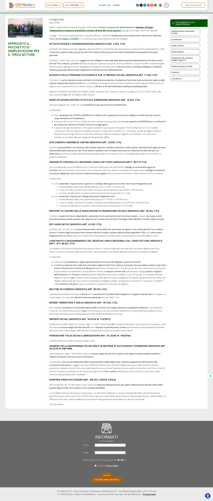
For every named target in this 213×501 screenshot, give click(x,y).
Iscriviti (106, 475)
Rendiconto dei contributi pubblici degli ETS (182, 59)
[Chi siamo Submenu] (109, 5)
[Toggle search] (166, 5)
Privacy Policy (149, 494)
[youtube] (151, 5)
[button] (208, 496)
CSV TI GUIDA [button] (52, 5)
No (124, 460)
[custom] (155, 5)
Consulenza (176, 78)
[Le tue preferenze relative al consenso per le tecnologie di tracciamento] (210, 375)
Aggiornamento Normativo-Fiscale (183, 32)
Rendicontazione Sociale (182, 66)
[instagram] (148, 5)
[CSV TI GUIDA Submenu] (60, 5)
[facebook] (137, 5)
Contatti (116, 5)
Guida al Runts (178, 45)
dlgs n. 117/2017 (70, 38)
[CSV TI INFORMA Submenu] (81, 5)
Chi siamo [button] (103, 5)
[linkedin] (144, 5)
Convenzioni (177, 39)
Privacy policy (112, 465)
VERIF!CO (175, 72)
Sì (120, 460)
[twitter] (141, 5)
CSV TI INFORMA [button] (72, 5)
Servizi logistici (178, 52)
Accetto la (107, 465)
